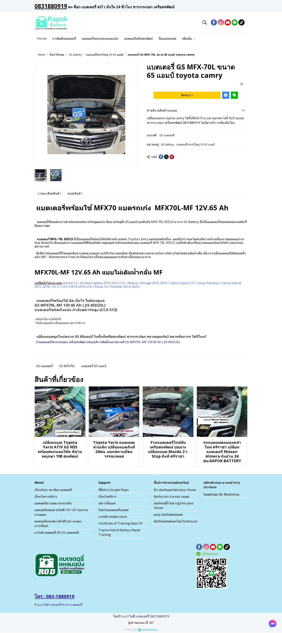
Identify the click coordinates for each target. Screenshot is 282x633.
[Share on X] (166, 157)
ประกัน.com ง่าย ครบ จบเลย (171, 496)
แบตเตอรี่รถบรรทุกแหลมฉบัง (100, 38)
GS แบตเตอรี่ (167, 135)
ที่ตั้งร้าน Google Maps (113, 490)
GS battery (75, 54)
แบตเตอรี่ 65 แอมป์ (93, 366)
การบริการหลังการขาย (112, 517)
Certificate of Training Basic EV (120, 523)
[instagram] (221, 22)
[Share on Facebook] (161, 157)
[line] (235, 22)
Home (42, 38)
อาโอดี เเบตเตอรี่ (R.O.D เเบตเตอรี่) (57, 532)
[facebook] (214, 22)
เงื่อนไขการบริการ (46, 496)
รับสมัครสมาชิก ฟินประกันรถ (221, 494)
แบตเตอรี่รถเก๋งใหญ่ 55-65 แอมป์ (104, 54)
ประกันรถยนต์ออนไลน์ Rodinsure (175, 521)
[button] (204, 22)
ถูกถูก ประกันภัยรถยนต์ (168, 514)
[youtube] (228, 22)
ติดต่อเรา (187, 95)
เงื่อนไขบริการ (107, 496)
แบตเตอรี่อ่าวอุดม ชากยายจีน (53, 503)
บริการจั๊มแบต (107, 503)
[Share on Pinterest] (171, 157)
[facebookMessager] (272, 623)
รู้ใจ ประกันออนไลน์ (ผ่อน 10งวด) (175, 490)
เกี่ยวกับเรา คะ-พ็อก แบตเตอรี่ (53, 490)
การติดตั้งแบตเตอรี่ (64, 38)
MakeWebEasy (149, 630)
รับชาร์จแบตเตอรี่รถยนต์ (113, 510)
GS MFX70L (67, 366)
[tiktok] (241, 22)
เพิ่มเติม (187, 38)
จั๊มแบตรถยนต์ (167, 38)
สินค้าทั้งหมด (57, 54)
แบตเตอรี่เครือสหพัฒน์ (138, 38)
